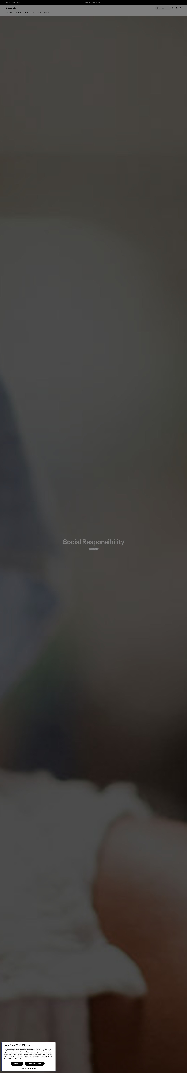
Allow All (17, 1063)
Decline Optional (35, 1063)
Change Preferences (28, 1068)
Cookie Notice (39, 1056)
